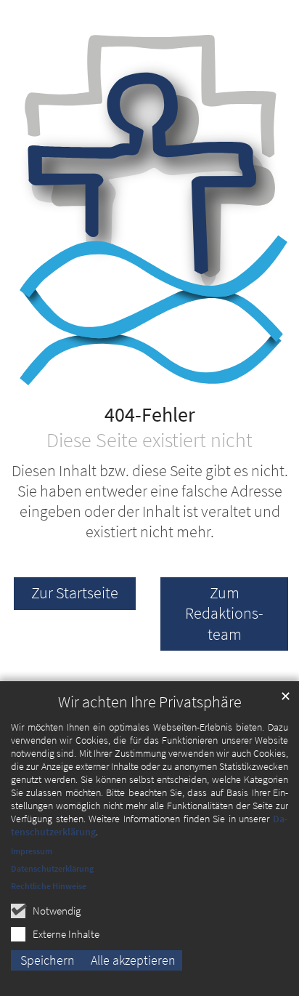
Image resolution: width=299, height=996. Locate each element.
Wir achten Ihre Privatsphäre (150, 702)
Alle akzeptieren (133, 960)
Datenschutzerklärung (52, 868)
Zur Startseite (74, 593)
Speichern (47, 960)
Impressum (31, 851)
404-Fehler (150, 415)
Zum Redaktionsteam (224, 613)
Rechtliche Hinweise (48, 885)
